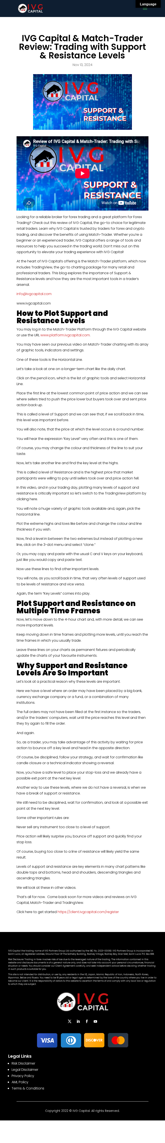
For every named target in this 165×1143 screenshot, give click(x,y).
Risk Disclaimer (23, 1063)
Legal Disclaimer (25, 1069)
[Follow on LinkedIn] (78, 1021)
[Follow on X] (69, 1021)
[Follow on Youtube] (95, 1021)
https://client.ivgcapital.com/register (88, 911)
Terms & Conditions (28, 1088)
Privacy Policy (23, 1075)
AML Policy (20, 1082)
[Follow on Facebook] (86, 1021)
